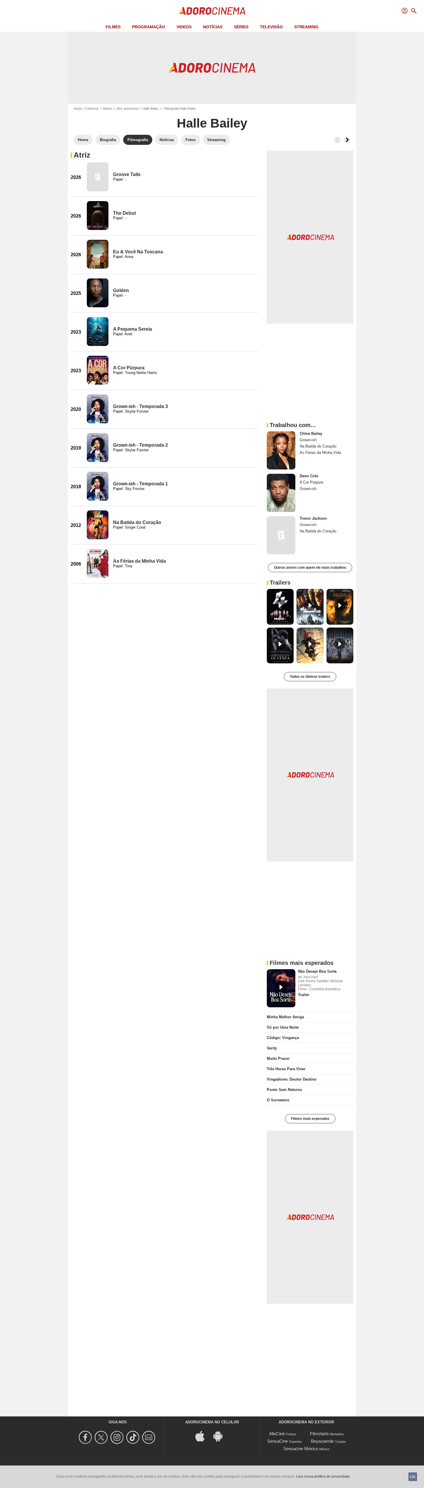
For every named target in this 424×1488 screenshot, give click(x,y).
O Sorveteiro (278, 1100)
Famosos (92, 108)
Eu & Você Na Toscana (138, 251)
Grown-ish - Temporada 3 (140, 406)
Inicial (77, 108)
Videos (184, 27)
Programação (148, 27)
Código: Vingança (283, 1038)
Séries (241, 27)
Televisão (271, 27)
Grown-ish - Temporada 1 (140, 483)
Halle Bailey (150, 108)
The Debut (124, 213)
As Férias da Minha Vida (139, 561)
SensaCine (277, 1441)
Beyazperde (322, 1441)
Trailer (303, 995)
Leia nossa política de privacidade (323, 1476)
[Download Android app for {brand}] (221, 1435)
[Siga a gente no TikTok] (133, 1437)
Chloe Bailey (311, 433)
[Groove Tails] (97, 176)
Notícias (212, 27)
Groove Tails (126, 174)
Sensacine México (300, 1448)
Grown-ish (308, 440)
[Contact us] (149, 1437)
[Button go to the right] (347, 139)
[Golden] (97, 292)
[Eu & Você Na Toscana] (97, 254)
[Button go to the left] (337, 139)
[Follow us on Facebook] (86, 1437)
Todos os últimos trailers (310, 677)
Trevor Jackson (313, 518)
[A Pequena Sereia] (97, 331)
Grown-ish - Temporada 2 (140, 445)
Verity (272, 1048)
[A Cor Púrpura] (97, 370)
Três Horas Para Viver (286, 1069)
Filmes (113, 27)
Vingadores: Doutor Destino (291, 1079)
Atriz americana (127, 108)
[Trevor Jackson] (281, 535)
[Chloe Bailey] (281, 450)
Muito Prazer (278, 1058)
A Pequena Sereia (132, 329)
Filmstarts (319, 1433)
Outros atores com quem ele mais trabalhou (310, 568)
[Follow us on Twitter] (102, 1437)
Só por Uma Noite (283, 1027)
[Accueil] (212, 11)
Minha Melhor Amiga (285, 1017)
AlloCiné (277, 1433)
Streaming (306, 27)
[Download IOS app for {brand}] (203, 1435)
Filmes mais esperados (310, 1119)
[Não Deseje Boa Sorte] (281, 988)
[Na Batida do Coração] (97, 524)
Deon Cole (309, 476)
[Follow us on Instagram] (117, 1437)
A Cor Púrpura (129, 367)
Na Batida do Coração (137, 522)
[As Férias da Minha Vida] (97, 563)
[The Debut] (97, 215)
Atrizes (107, 108)
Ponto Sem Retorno (284, 1090)
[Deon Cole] (281, 493)
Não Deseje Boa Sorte (317, 971)
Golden (121, 290)
